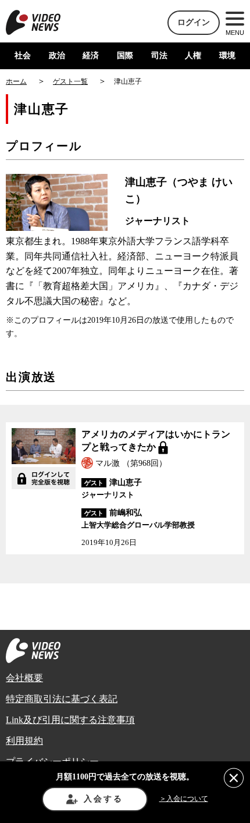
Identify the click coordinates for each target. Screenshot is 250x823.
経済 (91, 55)
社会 (23, 55)
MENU (235, 32)
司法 (159, 55)
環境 (227, 55)
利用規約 (24, 741)
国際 (125, 55)
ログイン (193, 22)
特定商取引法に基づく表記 (61, 699)
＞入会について (183, 799)
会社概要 (24, 678)
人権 (193, 55)
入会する (103, 799)
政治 (57, 55)
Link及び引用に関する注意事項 (70, 720)
